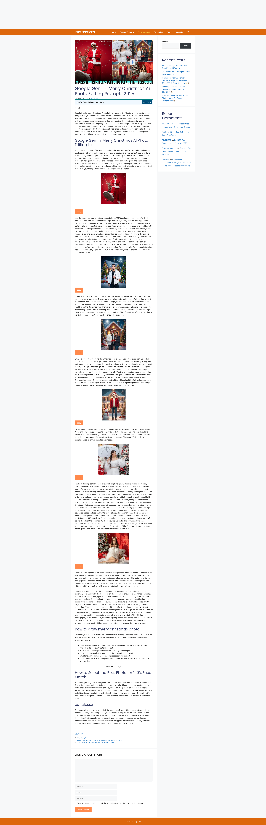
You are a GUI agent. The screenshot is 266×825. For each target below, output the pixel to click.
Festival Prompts (127, 32)
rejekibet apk (167, 132)
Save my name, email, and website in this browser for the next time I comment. (110, 803)
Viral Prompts (144, 32)
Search (165, 42)
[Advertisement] (62, 14)
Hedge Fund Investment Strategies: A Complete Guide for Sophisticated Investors (176, 162)
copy (79, 212)
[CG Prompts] (85, 32)
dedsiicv (165, 159)
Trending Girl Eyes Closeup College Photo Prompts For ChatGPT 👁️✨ (173, 89)
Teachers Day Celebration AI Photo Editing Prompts (176, 151)
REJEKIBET (166, 140)
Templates (158, 32)
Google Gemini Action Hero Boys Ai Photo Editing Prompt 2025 (99, 740)
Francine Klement (169, 148)
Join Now (147, 102)
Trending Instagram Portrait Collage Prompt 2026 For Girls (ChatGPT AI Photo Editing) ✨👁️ (176, 80)
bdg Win (165, 124)
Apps (169, 32)
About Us (179, 32)
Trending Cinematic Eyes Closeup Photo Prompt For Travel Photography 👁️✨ (176, 98)
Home (113, 32)
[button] (188, 32)
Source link (79, 734)
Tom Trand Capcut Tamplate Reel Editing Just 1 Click (95, 742)
